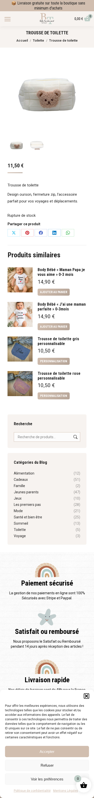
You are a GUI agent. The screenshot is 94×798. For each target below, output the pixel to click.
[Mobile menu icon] (7, 19)
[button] (86, 696)
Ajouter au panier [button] (53, 292)
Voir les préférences (47, 779)
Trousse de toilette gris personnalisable (58, 341)
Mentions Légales (65, 790)
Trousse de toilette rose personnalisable (59, 376)
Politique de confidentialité (32, 790)
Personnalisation (53, 361)
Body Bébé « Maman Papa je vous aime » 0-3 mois (61, 272)
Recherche (74, 437)
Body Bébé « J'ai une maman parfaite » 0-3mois (62, 306)
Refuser (47, 765)
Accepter (47, 751)
